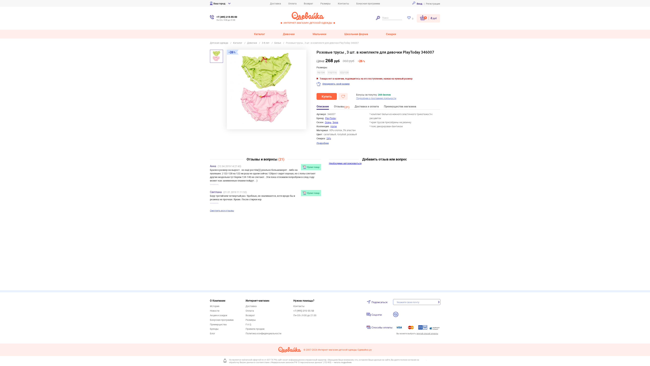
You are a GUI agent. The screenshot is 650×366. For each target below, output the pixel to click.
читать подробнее (342, 362)
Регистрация (433, 3)
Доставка (275, 3)
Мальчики (319, 34)
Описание (323, 106)
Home (333, 126)
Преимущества (218, 324)
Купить (327, 96)
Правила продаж (255, 329)
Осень (328, 122)
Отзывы (342, 107)
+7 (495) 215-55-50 (303, 310)
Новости (214, 310)
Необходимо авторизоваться (345, 163)
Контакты (343, 3)
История (214, 306)
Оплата (292, 3)
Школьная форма (356, 34)
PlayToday (330, 118)
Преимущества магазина (400, 106)
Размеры (325, 3)
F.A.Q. (249, 324)
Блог (212, 333)
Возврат (308, 3)
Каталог (259, 34)
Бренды (214, 329)
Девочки (289, 34)
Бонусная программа (368, 3)
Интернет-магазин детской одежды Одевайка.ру (345, 349)
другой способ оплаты (427, 333)
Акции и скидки (218, 315)
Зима (335, 122)
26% (329, 138)
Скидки (391, 34)
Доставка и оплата (367, 106)
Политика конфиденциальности (263, 333)
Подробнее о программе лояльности (376, 98)
